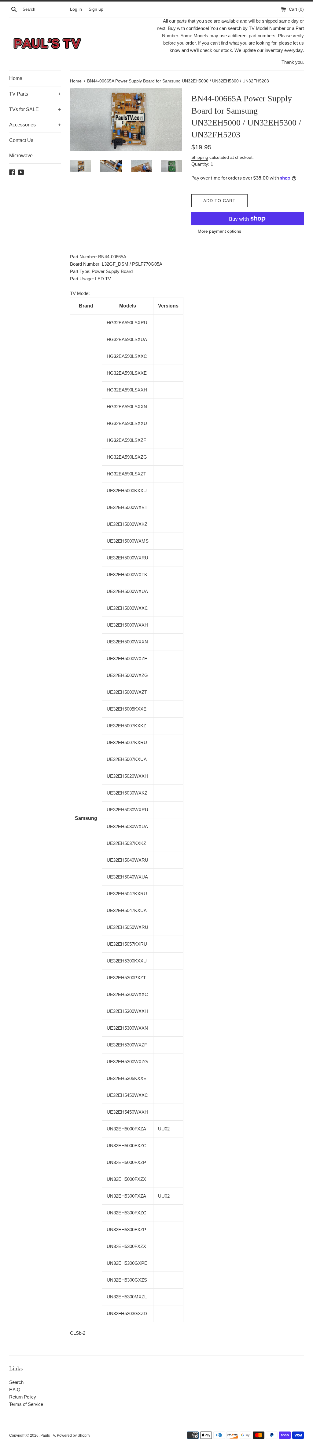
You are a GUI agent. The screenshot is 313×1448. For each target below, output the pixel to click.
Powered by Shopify (73, 1435)
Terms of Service (26, 1404)
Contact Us (21, 140)
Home (15, 78)
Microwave (21, 155)
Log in (76, 9)
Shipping (199, 157)
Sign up (96, 9)
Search (16, 1382)
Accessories (35, 124)
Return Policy (22, 1396)
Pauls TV (47, 1435)
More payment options (219, 231)
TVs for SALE (35, 109)
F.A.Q (14, 1389)
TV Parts (35, 93)
